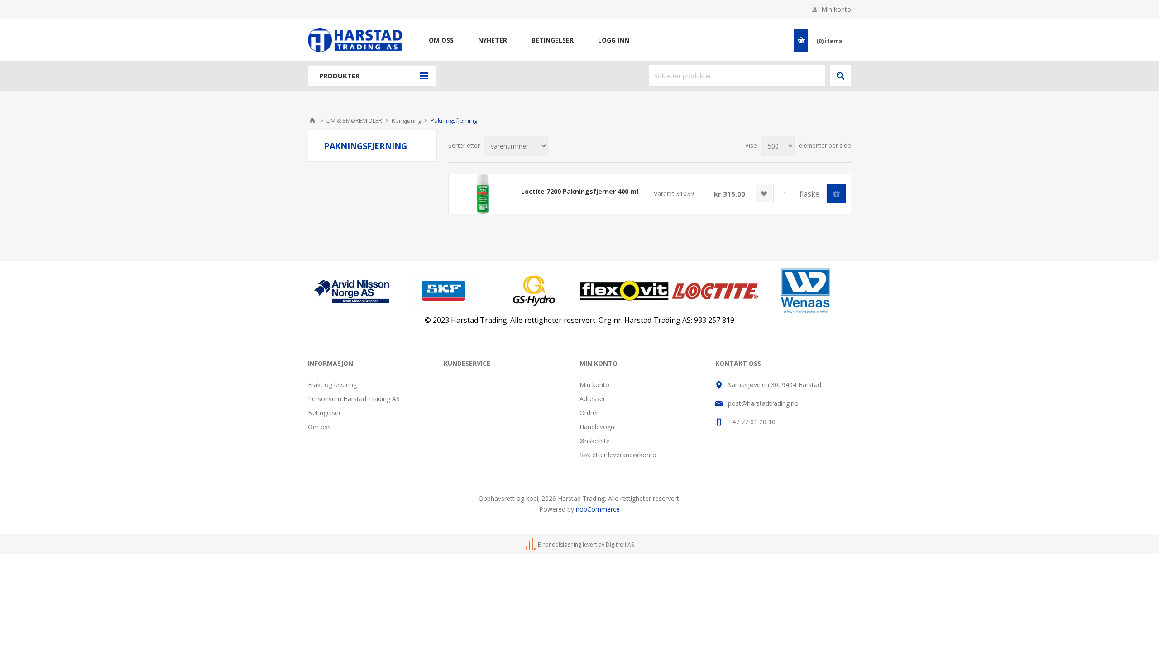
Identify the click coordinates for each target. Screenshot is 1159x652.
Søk (840, 75)
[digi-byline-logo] (531, 544)
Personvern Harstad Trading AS (354, 398)
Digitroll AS (620, 544)
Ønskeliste (595, 440)
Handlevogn (597, 426)
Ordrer (589, 412)
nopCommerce (598, 509)
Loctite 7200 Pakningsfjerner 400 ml (579, 191)
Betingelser (324, 412)
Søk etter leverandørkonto (618, 455)
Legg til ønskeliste (764, 193)
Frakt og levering (332, 384)
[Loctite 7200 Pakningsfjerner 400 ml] (483, 194)
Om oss (319, 426)
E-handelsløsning (559, 544)
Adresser (592, 398)
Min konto (836, 9)
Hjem (312, 120)
